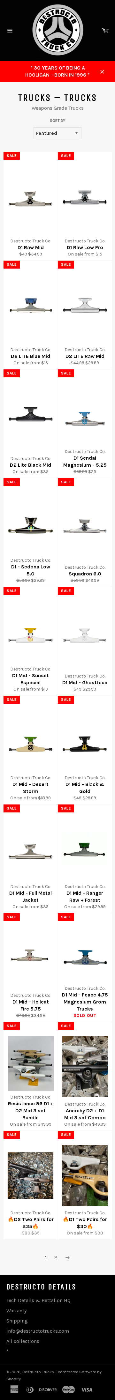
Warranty (16, 1310)
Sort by (57, 120)
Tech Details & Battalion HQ (38, 1300)
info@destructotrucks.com (37, 1331)
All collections (22, 1341)
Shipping (17, 1321)
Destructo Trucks (38, 1371)
